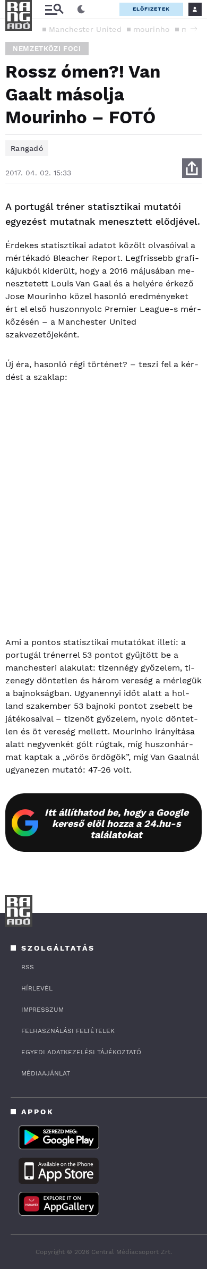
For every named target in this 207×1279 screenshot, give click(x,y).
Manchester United (85, 29)
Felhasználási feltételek (68, 1031)
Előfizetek (151, 9)
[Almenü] (54, 9)
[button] (194, 29)
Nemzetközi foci (47, 49)
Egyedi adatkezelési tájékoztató (81, 1052)
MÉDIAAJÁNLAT (45, 1073)
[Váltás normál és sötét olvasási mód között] (81, 9)
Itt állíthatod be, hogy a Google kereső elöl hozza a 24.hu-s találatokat (116, 823)
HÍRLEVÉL (37, 988)
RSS (27, 967)
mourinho (151, 29)
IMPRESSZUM (42, 1009)
